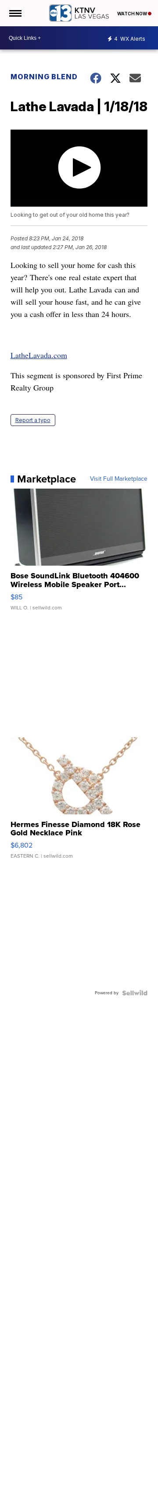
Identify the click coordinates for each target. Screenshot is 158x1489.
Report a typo (32, 420)
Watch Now (132, 13)
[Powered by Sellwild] (134, 993)
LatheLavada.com (39, 355)
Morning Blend (44, 76)
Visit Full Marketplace (118, 479)
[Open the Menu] (15, 13)
